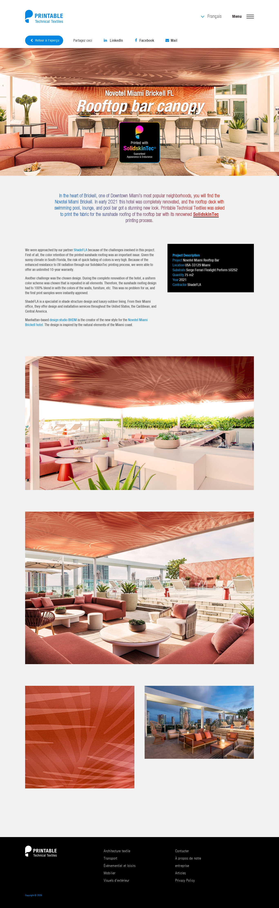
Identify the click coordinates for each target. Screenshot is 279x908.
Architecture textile (117, 851)
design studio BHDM (63, 320)
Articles (180, 873)
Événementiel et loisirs (120, 865)
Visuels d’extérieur (116, 880)
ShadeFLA (80, 250)
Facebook (147, 40)
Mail (174, 40)
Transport (110, 858)
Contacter (182, 851)
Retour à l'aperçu (47, 40)
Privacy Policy (185, 880)
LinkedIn (116, 40)
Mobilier (109, 873)
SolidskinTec (206, 214)
